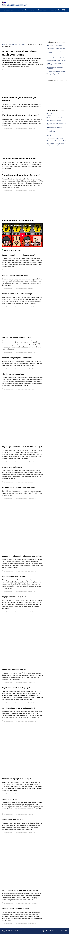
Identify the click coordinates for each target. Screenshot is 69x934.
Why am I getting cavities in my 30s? (56, 48)
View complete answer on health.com (24, 70)
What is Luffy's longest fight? (54, 45)
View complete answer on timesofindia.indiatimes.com (28, 112)
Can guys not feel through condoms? (56, 60)
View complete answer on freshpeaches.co (25, 721)
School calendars (43, 10)
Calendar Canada (51, 931)
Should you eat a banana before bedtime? (55, 134)
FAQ (63, 10)
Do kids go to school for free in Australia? (55, 63)
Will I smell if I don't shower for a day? (57, 71)
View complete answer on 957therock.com (25, 368)
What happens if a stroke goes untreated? (55, 51)
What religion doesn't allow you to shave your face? (55, 130)
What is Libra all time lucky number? (56, 140)
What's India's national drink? (54, 117)
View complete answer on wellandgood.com (25, 172)
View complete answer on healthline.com (25, 128)
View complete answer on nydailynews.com (25, 571)
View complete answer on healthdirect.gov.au (26, 288)
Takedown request (8, 70)
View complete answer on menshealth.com (25, 270)
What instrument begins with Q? (55, 138)
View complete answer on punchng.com (24, 482)
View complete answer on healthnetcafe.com (26, 461)
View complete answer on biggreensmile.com (26, 903)
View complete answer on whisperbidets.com (26, 702)
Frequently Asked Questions (16, 44)
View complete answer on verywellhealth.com (26, 306)
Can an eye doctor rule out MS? (55, 57)
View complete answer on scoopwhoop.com (25, 498)
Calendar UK (63, 931)
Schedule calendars (22, 10)
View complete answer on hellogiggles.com (25, 793)
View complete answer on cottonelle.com (25, 682)
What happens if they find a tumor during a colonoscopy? (56, 144)
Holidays (32, 10)
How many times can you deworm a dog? (56, 124)
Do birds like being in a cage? (54, 127)
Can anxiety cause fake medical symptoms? (55, 67)
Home (3, 44)
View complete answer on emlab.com (24, 814)
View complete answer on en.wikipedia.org (25, 190)
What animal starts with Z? (54, 120)
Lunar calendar (55, 10)
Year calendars (8, 10)
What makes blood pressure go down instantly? (56, 114)
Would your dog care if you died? (55, 74)
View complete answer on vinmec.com (24, 389)
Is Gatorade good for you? (54, 55)
